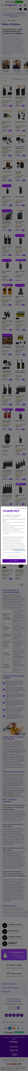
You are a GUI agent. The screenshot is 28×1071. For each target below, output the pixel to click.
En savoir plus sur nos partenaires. (12, 552)
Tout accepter (14, 560)
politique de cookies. (19, 550)
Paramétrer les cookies (14, 556)
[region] (14, 535)
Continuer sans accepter (20, 508)
